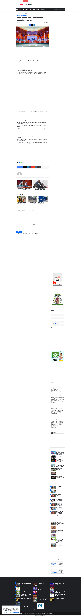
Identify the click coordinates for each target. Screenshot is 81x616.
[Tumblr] (30, 167)
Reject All (11, 612)
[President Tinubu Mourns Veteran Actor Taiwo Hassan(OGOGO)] (53, 487)
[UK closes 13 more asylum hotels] (53, 469)
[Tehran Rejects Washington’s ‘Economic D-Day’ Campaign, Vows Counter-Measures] (53, 452)
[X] (32, 25)
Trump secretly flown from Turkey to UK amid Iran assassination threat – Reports (59, 473)
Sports (34, 9)
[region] (11, 610)
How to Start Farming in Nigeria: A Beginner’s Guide (26, 591)
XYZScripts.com (44, 615)
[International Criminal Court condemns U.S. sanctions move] (43, 199)
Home (17, 9)
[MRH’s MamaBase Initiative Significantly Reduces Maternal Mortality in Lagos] (52, 592)
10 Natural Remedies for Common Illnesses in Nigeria (26, 595)
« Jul (51, 327)
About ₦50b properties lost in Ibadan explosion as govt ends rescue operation (21, 203)
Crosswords (43, 9)
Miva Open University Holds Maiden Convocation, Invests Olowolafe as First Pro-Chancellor (42, 588)
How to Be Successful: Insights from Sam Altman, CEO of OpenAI (26, 606)
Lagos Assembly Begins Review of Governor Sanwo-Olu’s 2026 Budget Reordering (59, 527)
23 (51, 323)
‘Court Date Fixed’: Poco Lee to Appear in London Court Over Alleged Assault (60, 491)
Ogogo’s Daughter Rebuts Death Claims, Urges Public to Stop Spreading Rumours (59, 508)
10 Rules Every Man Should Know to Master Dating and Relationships (26, 599)
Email (17, 224)
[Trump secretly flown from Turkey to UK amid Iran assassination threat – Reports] (53, 473)
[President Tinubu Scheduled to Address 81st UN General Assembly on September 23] (53, 460)
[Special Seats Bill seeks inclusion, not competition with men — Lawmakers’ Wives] (52, 584)
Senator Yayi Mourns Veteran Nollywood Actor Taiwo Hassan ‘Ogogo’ (59, 500)
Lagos (23, 9)
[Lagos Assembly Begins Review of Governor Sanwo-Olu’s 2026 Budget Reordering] (53, 527)
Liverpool (53, 564)
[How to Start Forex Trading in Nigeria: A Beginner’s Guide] (18, 603)
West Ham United (54, 570)
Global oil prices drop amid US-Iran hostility (59, 456)
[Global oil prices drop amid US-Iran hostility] (53, 457)
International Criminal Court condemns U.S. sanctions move (42, 203)
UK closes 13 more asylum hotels (59, 469)
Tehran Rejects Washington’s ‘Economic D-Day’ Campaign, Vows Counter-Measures (60, 453)
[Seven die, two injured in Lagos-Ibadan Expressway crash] (53, 545)
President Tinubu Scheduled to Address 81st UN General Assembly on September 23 (60, 461)
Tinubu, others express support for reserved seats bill (60, 587)
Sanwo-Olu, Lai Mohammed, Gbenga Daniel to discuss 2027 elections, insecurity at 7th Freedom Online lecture (57, 424)
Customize (5, 612)
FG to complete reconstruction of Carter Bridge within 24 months (60, 523)
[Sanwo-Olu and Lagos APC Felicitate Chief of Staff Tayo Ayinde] (53, 535)
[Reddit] (34, 167)
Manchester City (54, 563)
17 (53, 321)
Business (26, 9)
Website (34, 224)
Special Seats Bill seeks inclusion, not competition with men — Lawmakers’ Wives (60, 584)
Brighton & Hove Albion (55, 572)
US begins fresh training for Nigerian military (57, 391)
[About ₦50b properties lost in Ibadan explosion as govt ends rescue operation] (21, 199)
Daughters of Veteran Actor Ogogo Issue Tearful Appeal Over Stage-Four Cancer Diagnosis (59, 513)
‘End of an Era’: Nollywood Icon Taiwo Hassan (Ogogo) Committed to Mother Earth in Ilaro (59, 496)
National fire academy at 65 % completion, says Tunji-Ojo (42, 599)
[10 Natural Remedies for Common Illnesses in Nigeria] (18, 595)
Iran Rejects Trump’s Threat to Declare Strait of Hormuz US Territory (60, 465)
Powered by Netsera (30, 613)
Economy (19, 15)
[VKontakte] (36, 167)
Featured (21, 13)
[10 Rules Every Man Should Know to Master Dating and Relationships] (18, 599)
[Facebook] (30, 25)
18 (55, 321)
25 (55, 323)
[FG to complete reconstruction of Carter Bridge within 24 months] (53, 523)
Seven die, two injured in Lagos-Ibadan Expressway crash (60, 544)
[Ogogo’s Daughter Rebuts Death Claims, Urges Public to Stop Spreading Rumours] (53, 508)
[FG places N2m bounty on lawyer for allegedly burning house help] (32, 199)
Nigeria (20, 9)
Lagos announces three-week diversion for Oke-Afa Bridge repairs (60, 531)
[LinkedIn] (34, 25)
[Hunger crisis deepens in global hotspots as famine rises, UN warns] (18, 584)
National (26, 15)
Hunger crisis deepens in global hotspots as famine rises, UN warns (26, 584)
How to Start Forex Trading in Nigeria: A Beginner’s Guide (25, 602)
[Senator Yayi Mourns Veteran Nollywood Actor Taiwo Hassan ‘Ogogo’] (53, 500)
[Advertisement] (32, 54)
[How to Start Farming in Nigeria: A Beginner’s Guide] (18, 592)
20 (59, 321)
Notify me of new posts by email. (21, 229)
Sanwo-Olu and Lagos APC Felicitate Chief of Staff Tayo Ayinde (59, 535)
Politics (30, 9)
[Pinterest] (32, 167)
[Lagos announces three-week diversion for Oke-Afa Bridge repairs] (53, 531)
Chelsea (53, 565)
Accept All (16, 612)
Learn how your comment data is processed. (32, 233)
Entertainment (38, 9)
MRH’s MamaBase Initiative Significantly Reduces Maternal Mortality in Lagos (60, 591)
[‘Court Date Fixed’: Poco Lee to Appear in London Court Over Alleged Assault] (53, 491)
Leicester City (54, 571)
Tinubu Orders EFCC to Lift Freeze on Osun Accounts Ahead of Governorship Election (43, 584)
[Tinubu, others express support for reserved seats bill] (52, 588)
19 (57, 321)
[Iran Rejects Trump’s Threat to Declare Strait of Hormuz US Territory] (53, 465)
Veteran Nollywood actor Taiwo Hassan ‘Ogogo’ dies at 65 (59, 504)
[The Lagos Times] (24, 4)
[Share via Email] (38, 167)
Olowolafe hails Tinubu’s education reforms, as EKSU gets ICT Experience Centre (43, 592)
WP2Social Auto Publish (37, 615)
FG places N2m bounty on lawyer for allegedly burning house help (32, 203)
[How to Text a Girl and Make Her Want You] (18, 588)
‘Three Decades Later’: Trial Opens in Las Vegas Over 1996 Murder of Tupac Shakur (60, 477)
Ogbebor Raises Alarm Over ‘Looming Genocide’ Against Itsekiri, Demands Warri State (42, 596)
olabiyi (19, 22)
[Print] (40, 167)
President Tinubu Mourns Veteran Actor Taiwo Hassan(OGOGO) (60, 487)
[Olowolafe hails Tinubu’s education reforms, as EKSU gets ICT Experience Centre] (35, 592)
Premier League (57, 559)
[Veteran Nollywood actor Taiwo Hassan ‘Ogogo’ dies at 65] (53, 504)
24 (53, 323)
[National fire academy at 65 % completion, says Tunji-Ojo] (35, 600)
